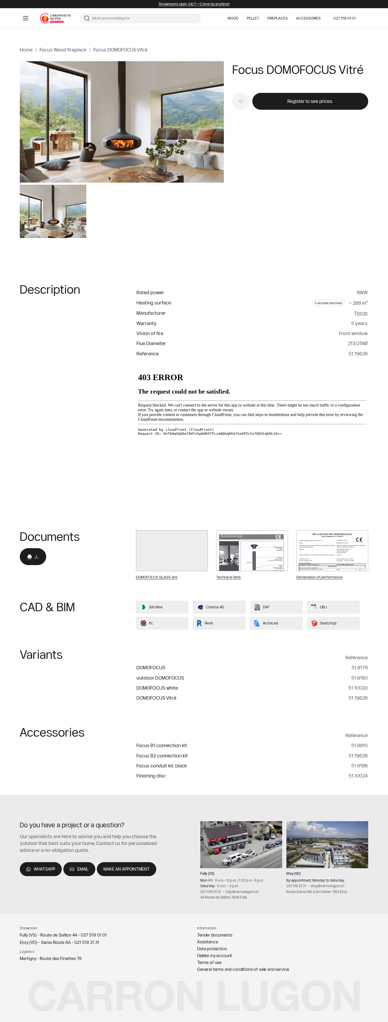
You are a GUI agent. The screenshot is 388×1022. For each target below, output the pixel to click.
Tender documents (214, 935)
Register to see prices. (310, 101)
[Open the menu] (25, 18)
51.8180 (359, 677)
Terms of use (209, 962)
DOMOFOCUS (150, 667)
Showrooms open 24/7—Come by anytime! (194, 4)
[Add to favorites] (240, 101)
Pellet (253, 18)
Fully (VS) (207, 873)
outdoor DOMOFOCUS (160, 677)
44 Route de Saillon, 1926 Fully (223, 897)
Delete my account (214, 955)
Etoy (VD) (293, 873)
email (83, 869)
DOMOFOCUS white (157, 687)
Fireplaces (277, 18)
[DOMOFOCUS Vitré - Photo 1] (122, 122)
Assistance (207, 941)
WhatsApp (44, 869)
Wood (233, 18)
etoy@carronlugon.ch (327, 886)
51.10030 (358, 687)
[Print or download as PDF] (33, 556)
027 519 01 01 (344, 18)
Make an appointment (126, 869)
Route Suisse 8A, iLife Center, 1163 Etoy (316, 892)
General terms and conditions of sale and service (243, 969)
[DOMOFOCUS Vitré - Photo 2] (53, 211)
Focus (361, 313)
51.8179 (360, 667)
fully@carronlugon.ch (241, 892)
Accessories (308, 18)
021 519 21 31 (296, 886)
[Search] (87, 18)
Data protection (212, 948)
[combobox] (144, 18)
